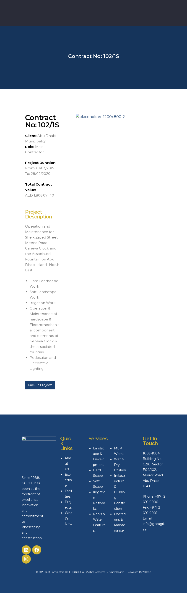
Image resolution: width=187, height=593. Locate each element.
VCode (147, 572)
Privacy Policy (115, 572)
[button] (40, 385)
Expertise (68, 480)
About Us (68, 463)
